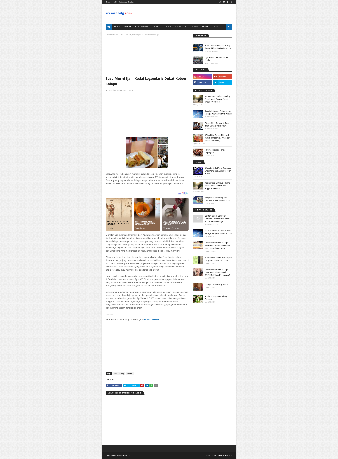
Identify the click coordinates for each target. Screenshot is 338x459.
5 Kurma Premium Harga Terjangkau (215, 151)
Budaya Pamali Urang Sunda (216, 284)
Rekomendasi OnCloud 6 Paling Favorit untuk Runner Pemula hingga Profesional (217, 99)
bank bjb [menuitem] (127, 27)
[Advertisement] (147, 55)
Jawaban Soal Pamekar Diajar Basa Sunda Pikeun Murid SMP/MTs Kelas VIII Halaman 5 (217, 272)
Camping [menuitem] (194, 27)
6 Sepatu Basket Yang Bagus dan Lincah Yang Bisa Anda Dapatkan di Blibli (218, 171)
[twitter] (231, 2)
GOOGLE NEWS (151, 319)
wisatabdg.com (114, 90)
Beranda (109, 35)
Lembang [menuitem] (156, 27)
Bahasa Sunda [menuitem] (141, 27)
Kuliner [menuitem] (205, 27)
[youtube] (223, 2)
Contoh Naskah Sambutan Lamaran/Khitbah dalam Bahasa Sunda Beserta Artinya (217, 219)
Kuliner (115, 35)
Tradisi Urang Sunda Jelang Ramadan (216, 297)
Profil (115, 2)
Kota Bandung (119, 374)
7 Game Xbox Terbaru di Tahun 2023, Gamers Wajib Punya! (217, 124)
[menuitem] (109, 27)
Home (108, 2)
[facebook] (227, 2)
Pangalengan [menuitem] (181, 27)
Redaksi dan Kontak (126, 2)
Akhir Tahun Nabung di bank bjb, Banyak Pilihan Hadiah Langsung (218, 46)
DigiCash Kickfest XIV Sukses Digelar (216, 58)
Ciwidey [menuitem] (167, 27)
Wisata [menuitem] (117, 27)
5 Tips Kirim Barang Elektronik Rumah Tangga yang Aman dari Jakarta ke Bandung (217, 138)
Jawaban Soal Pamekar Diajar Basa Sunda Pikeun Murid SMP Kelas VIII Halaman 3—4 (217, 245)
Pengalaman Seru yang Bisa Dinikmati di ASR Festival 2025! (217, 199)
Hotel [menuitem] (215, 27)
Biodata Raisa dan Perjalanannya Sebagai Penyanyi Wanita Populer (218, 112)
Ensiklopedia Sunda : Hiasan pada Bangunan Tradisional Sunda (218, 258)
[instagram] (219, 2)
